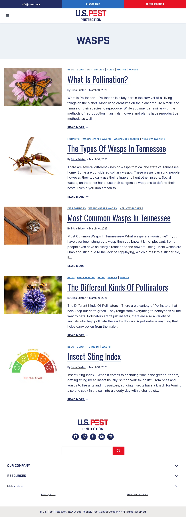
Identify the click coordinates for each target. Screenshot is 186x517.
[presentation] (33, 87)
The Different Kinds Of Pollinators (117, 287)
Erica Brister (78, 89)
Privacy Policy (48, 494)
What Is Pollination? (97, 79)
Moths (121, 69)
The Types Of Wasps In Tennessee (116, 148)
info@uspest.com (31, 4)
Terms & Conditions (137, 494)
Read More (78, 127)
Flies (110, 69)
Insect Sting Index (94, 356)
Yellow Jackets (153, 139)
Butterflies (95, 69)
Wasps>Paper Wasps (96, 139)
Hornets (73, 139)
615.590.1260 (93, 4)
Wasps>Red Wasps (126, 139)
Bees (70, 69)
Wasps (133, 69)
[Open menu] (7, 16)
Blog (80, 69)
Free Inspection (155, 4)
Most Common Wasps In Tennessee (119, 217)
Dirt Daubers (76, 208)
